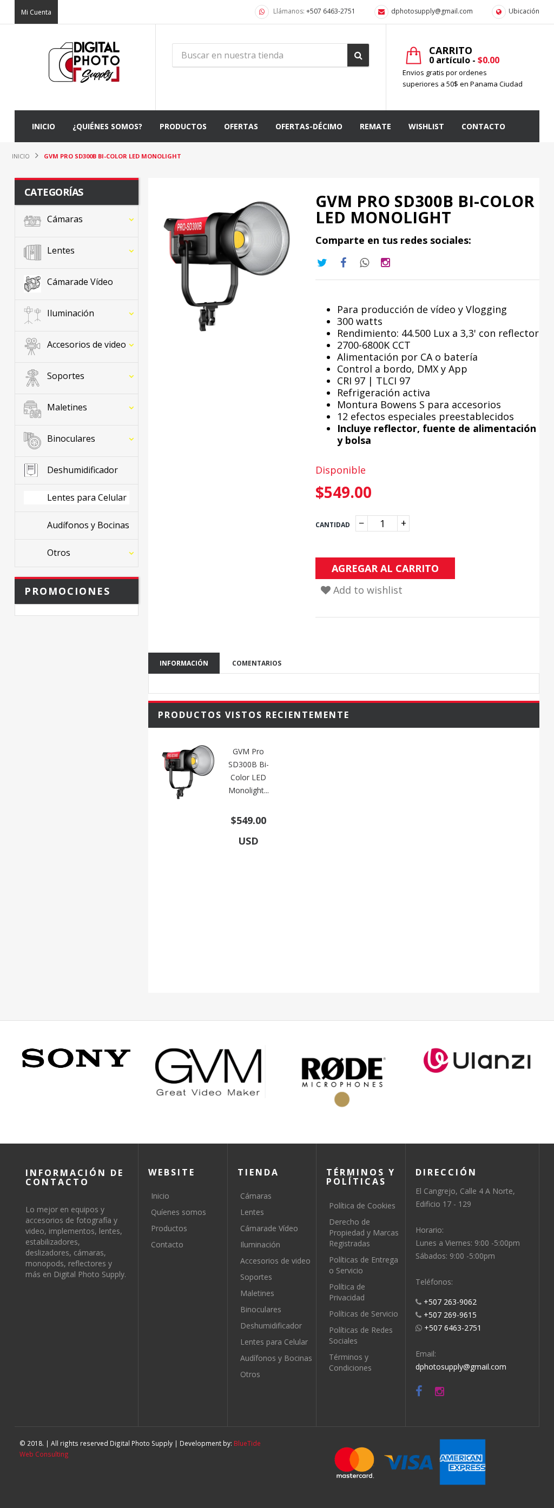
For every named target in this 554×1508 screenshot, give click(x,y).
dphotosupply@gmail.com (432, 11)
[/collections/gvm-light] (210, 1071)
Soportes (256, 1277)
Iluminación (260, 1244)
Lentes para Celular (274, 1342)
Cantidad (332, 524)
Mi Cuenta (36, 12)
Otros (250, 1374)
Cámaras (256, 1196)
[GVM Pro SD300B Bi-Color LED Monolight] (188, 772)
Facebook (344, 262)
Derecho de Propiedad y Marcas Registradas (364, 1232)
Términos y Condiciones (350, 1362)
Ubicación (524, 11)
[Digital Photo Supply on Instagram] (439, 1391)
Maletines (257, 1293)
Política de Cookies (362, 1205)
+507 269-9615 (450, 1315)
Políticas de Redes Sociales (361, 1335)
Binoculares (260, 1309)
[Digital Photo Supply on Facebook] (419, 1391)
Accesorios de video (275, 1260)
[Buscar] (358, 55)
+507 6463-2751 (330, 11)
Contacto (167, 1244)
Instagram (365, 262)
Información (184, 663)
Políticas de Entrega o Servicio (363, 1265)
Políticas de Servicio (363, 1313)
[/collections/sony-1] (76, 1058)
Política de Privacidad (347, 1292)
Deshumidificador (271, 1325)
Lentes (252, 1212)
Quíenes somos (178, 1212)
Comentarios (256, 663)
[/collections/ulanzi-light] (477, 1061)
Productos (169, 1228)
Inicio (160, 1196)
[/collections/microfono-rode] (344, 1082)
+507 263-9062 (450, 1302)
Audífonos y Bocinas (276, 1358)
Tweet (322, 262)
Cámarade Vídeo (269, 1228)
